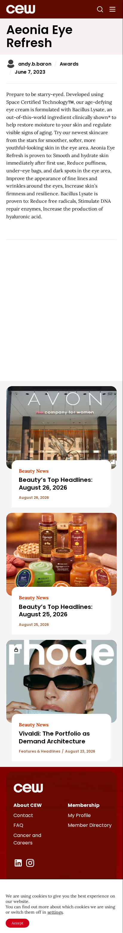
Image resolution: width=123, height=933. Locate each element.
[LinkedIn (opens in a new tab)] (18, 863)
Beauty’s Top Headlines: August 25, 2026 (56, 610)
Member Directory (90, 825)
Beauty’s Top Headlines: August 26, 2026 (56, 483)
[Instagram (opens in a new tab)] (30, 863)
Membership (83, 805)
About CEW (27, 805)
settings (55, 912)
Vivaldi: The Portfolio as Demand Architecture (54, 737)
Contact (23, 815)
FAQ (18, 825)
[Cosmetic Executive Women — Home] (20, 9)
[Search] (100, 9)
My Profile (79, 815)
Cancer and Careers (27, 839)
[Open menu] (112, 9)
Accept (17, 923)
